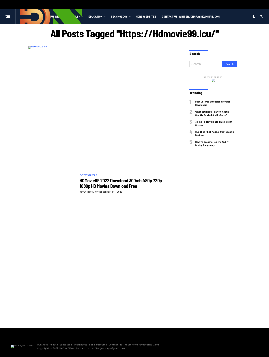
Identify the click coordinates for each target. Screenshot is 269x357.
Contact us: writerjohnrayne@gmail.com (191, 16)
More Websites (146, 16)
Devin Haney (87, 191)
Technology (119, 16)
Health (54, 344)
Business (42, 344)
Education (95, 16)
